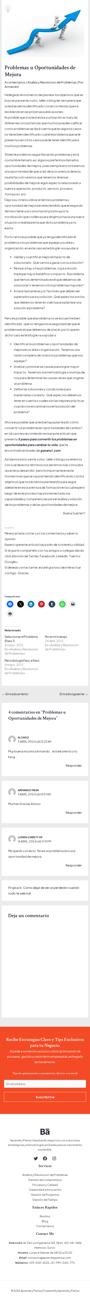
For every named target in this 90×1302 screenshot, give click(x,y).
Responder (74, 765)
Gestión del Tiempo (45, 1199)
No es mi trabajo (56, 636)
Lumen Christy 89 (30, 837)
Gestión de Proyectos (45, 1194)
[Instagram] (54, 1158)
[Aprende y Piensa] (8, 9)
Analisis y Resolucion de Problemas (51, 82)
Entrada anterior (15, 694)
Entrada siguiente (74, 694)
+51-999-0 (57, 1262)
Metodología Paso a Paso (22, 660)
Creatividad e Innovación (45, 1189)
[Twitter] (36, 1158)
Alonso (23, 737)
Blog (45, 1221)
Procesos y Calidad (45, 1185)
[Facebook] (45, 1158)
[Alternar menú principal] (83, 8)
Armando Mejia (28, 790)
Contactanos (45, 1226)
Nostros (45, 1216)
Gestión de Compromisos (45, 1180)
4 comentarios (15, 82)
